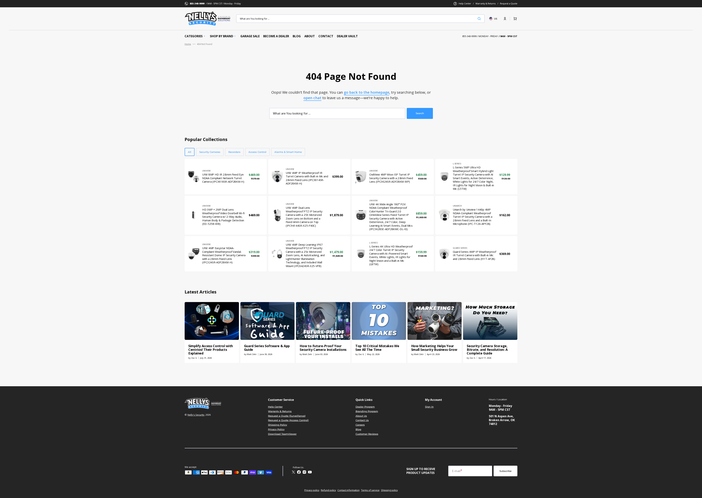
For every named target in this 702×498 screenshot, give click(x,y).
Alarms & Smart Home (288, 151)
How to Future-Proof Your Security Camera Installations (323, 348)
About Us (361, 415)
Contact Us (362, 420)
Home (188, 44)
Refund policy (328, 490)
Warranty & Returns (485, 3)
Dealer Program (365, 406)
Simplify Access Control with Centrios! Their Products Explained (210, 349)
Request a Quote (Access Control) (288, 420)
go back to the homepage (366, 92)
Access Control (257, 151)
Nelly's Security (196, 414)
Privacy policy (311, 490)
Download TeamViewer (282, 433)
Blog (358, 429)
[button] (505, 19)
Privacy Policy (276, 429)
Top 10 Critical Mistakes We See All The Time (377, 348)
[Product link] (226, 176)
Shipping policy (389, 490)
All (189, 151)
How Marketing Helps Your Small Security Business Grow (434, 348)
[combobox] (360, 18)
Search (420, 113)
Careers (360, 424)
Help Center (465, 3)
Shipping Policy (277, 424)
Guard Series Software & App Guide (267, 348)
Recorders (234, 151)
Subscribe (505, 471)
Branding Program (367, 411)
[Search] (480, 19)
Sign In (429, 406)
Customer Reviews (367, 433)
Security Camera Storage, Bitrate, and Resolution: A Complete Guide (487, 349)
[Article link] (212, 332)
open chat (312, 97)
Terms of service (370, 490)
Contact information (348, 490)
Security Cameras (209, 151)
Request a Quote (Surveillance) (286, 415)
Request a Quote (508, 3)
